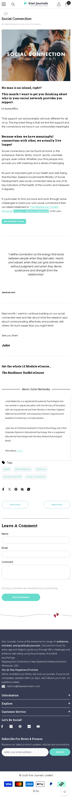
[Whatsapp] (28, 489)
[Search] (13, 4)
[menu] (4, 4)
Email (5, 548)
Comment (7, 562)
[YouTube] (38, 726)
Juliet (19, 450)
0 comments (35, 24)
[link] (36, 615)
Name (5, 533)
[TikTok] (29, 726)
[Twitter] (9, 489)
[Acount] (59, 4)
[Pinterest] (15, 489)
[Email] (22, 489)
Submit (60, 752)
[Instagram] (11, 726)
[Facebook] (3, 489)
